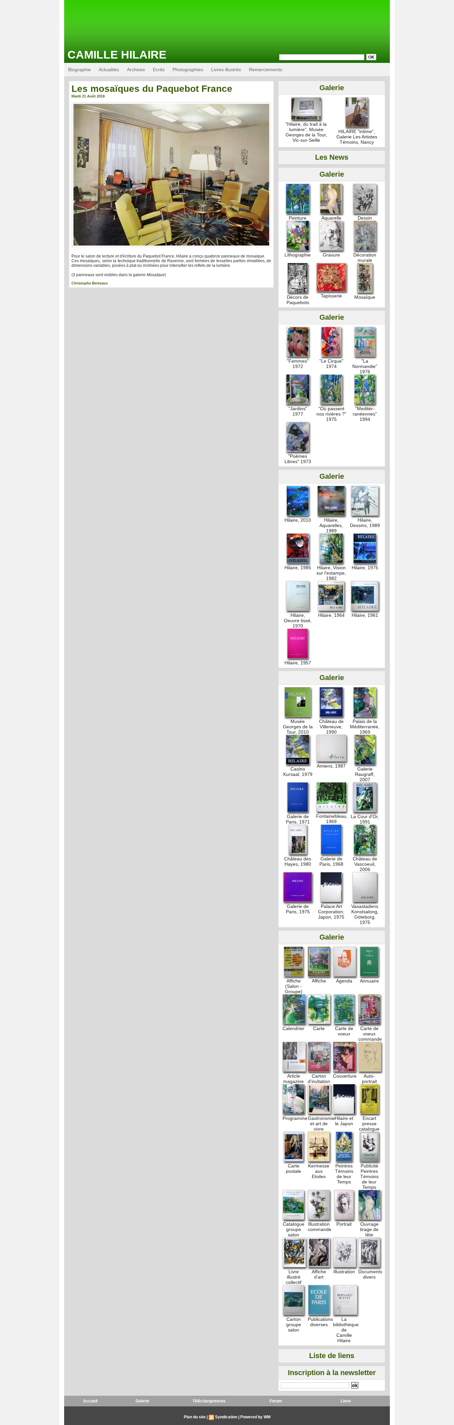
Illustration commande (319, 1226)
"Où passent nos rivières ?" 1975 (331, 414)
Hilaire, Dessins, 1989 (365, 522)
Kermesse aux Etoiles (318, 1171)
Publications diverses (320, 1322)
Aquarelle (331, 218)
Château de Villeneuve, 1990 (331, 727)
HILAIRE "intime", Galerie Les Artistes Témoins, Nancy (356, 137)
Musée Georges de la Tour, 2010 (298, 727)
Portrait (344, 1224)
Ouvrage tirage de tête (369, 1229)
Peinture (297, 218)
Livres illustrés (226, 69)
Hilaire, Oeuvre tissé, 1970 (298, 620)
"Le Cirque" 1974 (331, 363)
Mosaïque (364, 297)
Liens (346, 1401)
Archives (136, 69)
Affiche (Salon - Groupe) (293, 986)
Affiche (319, 980)
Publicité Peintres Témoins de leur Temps (369, 1176)
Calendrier (293, 1028)
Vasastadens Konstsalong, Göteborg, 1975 (365, 914)
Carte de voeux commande (370, 1034)
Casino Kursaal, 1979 (297, 771)
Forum (276, 1401)
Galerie (142, 1401)
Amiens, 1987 (331, 766)
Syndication (226, 1417)
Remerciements (265, 69)
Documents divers (370, 1274)
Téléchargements (209, 1401)
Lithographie (297, 255)
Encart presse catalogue (369, 1124)
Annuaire (369, 980)
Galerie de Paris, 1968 (331, 861)
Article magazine (293, 1078)
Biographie (79, 69)
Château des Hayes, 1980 (297, 861)
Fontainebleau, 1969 (332, 818)
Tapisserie (331, 295)
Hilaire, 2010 (297, 520)
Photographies (187, 69)
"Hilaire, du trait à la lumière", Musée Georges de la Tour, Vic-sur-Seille (306, 132)
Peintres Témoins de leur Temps (344, 1173)
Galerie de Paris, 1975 (298, 909)
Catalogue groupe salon (293, 1229)
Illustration (344, 1271)
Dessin (365, 218)
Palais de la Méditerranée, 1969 (365, 727)
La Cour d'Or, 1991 (365, 819)
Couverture (345, 1076)
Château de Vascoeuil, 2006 (365, 864)
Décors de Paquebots (297, 299)
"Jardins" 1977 (297, 411)
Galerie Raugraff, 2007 (365, 774)
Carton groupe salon (293, 1325)
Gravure (331, 255)
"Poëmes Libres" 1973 (297, 458)
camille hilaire (117, 54)
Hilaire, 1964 (331, 615)
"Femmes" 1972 (298, 363)
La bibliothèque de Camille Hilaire (346, 1330)
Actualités (109, 69)
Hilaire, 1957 (297, 662)
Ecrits (159, 69)
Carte (319, 1028)
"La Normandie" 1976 (364, 366)
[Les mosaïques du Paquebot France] (171, 104)
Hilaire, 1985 (297, 567)
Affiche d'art (319, 1274)
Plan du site (195, 1417)
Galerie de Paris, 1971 (298, 819)
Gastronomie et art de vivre (321, 1124)
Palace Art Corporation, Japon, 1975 (331, 912)
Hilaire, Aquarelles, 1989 (331, 525)
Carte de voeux (344, 1031)
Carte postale (293, 1168)
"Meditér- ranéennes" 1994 (365, 414)
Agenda (344, 980)
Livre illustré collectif (293, 1277)
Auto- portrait (369, 1078)
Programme (295, 1118)
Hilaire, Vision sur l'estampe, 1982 (331, 573)
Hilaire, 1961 (365, 615)
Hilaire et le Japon (344, 1121)
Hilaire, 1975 (365, 567)
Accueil (90, 1401)
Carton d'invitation (319, 1078)
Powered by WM (255, 1417)
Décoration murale (364, 257)
